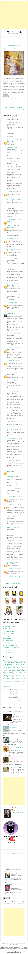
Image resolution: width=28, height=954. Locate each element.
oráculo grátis (13, 672)
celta (13, 669)
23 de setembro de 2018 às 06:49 (14, 568)
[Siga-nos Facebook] (11, 692)
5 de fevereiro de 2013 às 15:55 (14, 147)
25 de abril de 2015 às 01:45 (13, 470)
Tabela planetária (15, 683)
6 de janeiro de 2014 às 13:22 (13, 226)
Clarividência (18, 675)
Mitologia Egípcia (17, 680)
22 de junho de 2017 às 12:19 (13, 562)
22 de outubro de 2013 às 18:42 (14, 199)
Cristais (23, 673)
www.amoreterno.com (12, 304)
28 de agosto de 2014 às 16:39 (14, 429)
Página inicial (20, 107)
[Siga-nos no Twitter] (14, 692)
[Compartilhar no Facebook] (8, 96)
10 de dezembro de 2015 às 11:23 (14, 496)
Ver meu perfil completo (17, 812)
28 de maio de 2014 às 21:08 (13, 333)
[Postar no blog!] (5, 96)
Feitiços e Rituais (17, 714)
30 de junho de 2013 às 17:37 (13, 161)
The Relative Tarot (7, 629)
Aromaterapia (18, 678)
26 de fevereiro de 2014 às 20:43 (14, 249)
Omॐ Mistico (8, 884)
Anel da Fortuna (14, 45)
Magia (15, 661)
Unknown (9, 141)
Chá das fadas (12, 727)
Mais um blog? (14, 873)
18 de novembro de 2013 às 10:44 (14, 207)
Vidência (9, 678)
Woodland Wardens (7, 638)
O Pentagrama (16, 681)
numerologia (7, 686)
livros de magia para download (12, 684)
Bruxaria (10, 661)
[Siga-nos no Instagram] (17, 692)
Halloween (9, 677)
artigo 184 (7, 905)
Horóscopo (11, 680)
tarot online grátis (20, 669)
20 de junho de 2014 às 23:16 (13, 373)
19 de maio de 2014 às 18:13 (13, 294)
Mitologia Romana (9, 681)
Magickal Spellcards (8, 636)
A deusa (19, 661)
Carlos (8, 430)
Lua (20, 667)
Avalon (11, 738)
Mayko (9, 362)
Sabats (17, 667)
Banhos (23, 678)
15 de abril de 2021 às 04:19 (13, 576)
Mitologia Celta (11, 667)
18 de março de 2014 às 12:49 (13, 258)
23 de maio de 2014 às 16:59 (13, 312)
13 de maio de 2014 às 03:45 (13, 283)
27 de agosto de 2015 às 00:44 (14, 488)
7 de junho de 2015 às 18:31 (13, 476)
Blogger (16, 944)
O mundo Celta (22, 681)
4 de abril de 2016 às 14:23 (13, 517)
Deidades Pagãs (7, 670)
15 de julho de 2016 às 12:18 (13, 534)
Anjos (18, 666)
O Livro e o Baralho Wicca (9, 652)
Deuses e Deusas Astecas (15, 747)
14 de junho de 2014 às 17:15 (13, 360)
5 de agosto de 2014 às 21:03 (13, 421)
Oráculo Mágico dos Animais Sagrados (12, 647)
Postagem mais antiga (19, 109)
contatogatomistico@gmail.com (15, 707)
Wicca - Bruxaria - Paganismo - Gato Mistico (17, 943)
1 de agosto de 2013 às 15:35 (13, 169)
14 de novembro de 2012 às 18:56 (14, 139)
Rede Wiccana (13, 673)
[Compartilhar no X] (6, 96)
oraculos (19, 673)
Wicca (5, 661)
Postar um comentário (9, 578)
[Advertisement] (14, 15)
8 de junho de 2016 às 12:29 (13, 527)
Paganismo (11, 662)
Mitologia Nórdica (11, 666)
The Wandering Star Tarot (9, 626)
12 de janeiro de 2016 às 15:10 (14, 504)
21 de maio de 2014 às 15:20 (13, 302)
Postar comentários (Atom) (13, 583)
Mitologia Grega (15, 677)
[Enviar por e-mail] (4, 96)
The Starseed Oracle (8, 640)
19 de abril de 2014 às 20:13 (13, 268)
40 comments (21, 48)
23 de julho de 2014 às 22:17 (13, 391)
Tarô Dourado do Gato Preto (10, 645)
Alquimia (13, 678)
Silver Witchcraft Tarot (8, 631)
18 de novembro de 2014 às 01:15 (14, 438)
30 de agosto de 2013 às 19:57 (14, 191)
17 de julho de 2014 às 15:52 (13, 380)
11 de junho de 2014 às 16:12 (13, 348)
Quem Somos (12, 758)
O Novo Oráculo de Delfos (9, 643)
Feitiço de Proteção (14, 664)
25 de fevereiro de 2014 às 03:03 (14, 238)
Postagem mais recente (9, 107)
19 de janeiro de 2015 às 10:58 (14, 460)
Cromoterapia (5, 680)
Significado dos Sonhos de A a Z (16, 767)
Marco (8, 221)
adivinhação (12, 675)
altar (20, 683)
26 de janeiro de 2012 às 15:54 (14, 132)
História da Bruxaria (16, 670)
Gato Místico (10, 48)
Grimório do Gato (9, 872)
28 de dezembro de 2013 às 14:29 (14, 219)
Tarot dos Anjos (7, 650)
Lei (20, 905)
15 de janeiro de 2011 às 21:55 (14, 122)
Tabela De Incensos (7, 683)
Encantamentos (6, 675)
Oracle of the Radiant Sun (9, 633)
